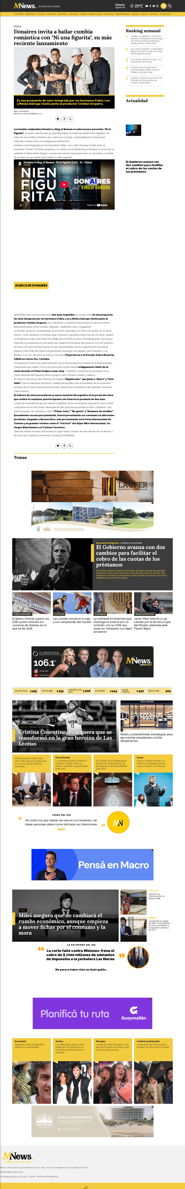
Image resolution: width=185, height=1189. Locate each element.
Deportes (62, 14)
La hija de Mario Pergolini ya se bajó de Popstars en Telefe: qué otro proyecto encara (112, 1047)
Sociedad (51, 14)
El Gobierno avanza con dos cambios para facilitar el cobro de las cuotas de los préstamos (144, 166)
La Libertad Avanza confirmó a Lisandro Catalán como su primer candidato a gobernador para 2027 (72, 764)
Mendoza (153, 891)
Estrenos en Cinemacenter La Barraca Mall (157, 896)
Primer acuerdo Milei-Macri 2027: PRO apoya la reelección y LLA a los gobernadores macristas (31, 762)
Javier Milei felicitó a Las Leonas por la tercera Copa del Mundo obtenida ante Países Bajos (152, 623)
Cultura (154, 14)
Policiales (74, 14)
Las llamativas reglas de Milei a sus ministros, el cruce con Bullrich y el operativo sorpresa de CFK (160, 925)
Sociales (135, 14)
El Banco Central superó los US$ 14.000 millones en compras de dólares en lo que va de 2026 (30, 623)
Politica (41, 14)
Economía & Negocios (107, 543)
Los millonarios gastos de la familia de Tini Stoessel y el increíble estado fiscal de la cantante (70, 1048)
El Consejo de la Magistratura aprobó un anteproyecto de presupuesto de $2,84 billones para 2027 (111, 764)
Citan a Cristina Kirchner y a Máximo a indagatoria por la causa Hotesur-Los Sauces (151, 763)
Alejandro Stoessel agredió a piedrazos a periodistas (30, 1045)
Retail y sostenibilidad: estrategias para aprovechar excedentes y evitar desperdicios (146, 737)
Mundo (84, 14)
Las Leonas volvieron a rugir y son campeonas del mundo (146, 60)
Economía (19, 14)
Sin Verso (109, 14)
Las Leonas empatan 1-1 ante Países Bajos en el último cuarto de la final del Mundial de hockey (147, 51)
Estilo (145, 14)
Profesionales (122, 14)
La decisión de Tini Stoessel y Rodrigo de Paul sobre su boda (153, 1045)
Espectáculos (96, 14)
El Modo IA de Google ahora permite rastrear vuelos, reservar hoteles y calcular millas (145, 69)
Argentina (30, 14)
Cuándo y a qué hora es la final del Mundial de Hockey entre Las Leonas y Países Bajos (146, 80)
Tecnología (165, 14)
